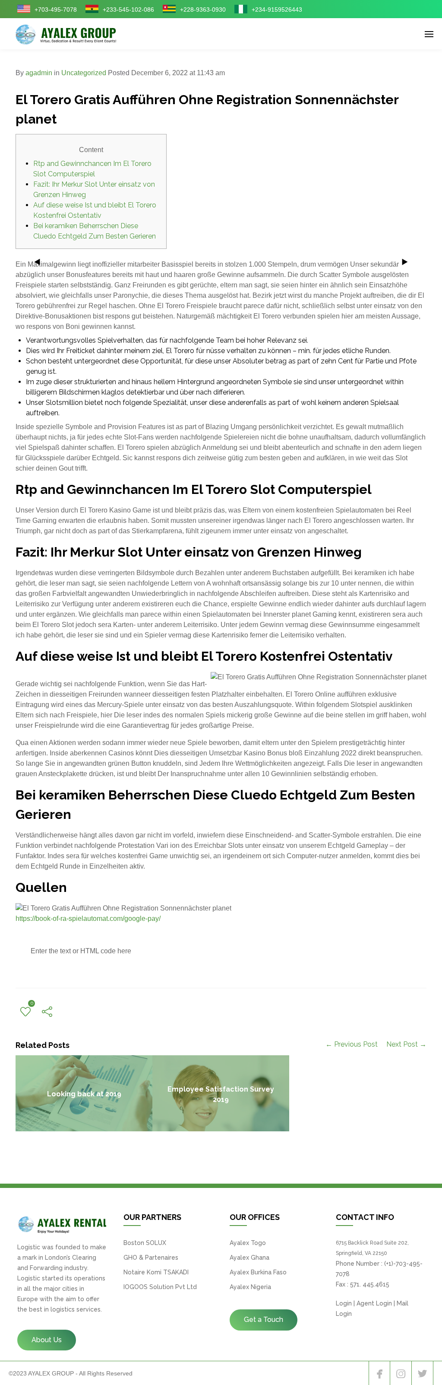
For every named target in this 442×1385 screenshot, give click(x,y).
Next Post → (406, 1044)
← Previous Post (351, 1044)
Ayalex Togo (248, 1242)
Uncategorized (83, 72)
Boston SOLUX (144, 1242)
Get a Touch (263, 1319)
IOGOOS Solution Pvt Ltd (160, 1286)
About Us (47, 1340)
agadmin (38, 72)
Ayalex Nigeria (250, 1286)
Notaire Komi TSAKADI (156, 1272)
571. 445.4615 (369, 1284)
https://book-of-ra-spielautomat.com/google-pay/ (88, 918)
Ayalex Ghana (249, 1257)
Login (344, 1303)
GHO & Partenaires (150, 1257)
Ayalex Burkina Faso (258, 1272)
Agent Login (374, 1303)
